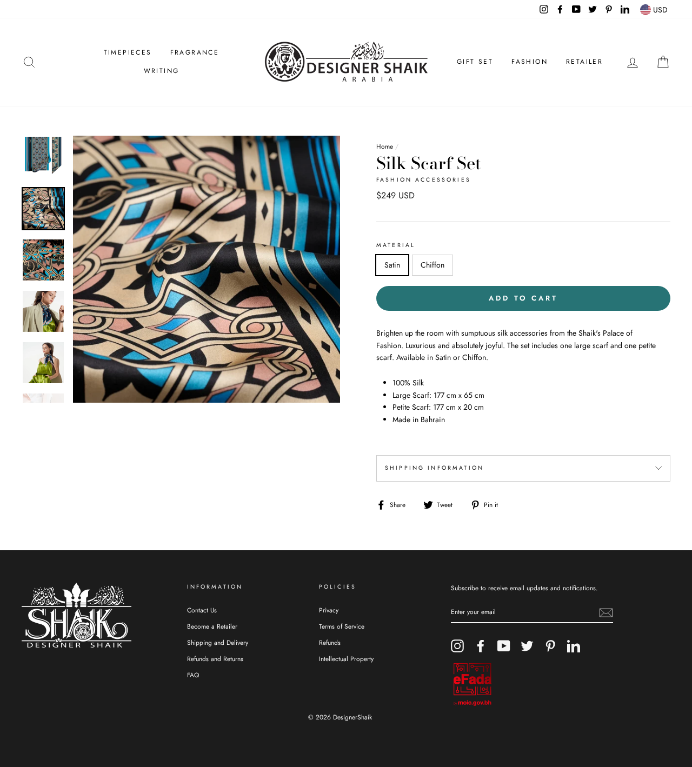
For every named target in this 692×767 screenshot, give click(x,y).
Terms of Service (341, 626)
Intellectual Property (346, 658)
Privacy (328, 610)
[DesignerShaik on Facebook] (480, 645)
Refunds (330, 642)
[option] (206, 269)
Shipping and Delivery (217, 642)
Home (384, 146)
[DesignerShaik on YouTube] (503, 645)
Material (395, 245)
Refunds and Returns (215, 658)
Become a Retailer (212, 626)
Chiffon (432, 264)
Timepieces (128, 52)
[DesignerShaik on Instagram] (457, 645)
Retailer (584, 61)
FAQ (193, 674)
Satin (392, 264)
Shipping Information (434, 468)
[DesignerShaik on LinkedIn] (573, 645)
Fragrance (194, 52)
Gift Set (475, 61)
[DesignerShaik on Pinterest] (550, 645)
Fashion (529, 61)
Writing (161, 71)
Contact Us (202, 610)
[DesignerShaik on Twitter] (527, 645)
